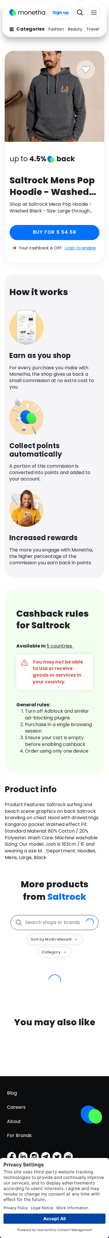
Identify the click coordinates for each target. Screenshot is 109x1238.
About (14, 1121)
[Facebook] (11, 1156)
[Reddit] (68, 1156)
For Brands (19, 1135)
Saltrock (66, 897)
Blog (12, 1093)
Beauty (75, 29)
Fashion (56, 29)
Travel (92, 29)
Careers (16, 1107)
